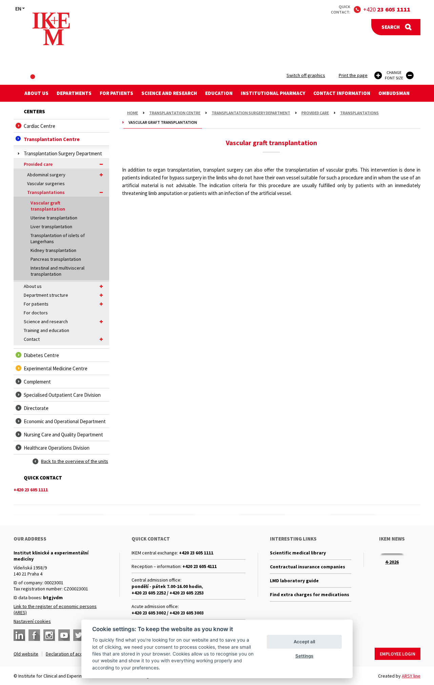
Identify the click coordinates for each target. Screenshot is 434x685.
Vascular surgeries (46, 183)
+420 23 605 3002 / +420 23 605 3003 (168, 613)
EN (18, 8)
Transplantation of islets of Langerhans (58, 238)
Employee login (397, 654)
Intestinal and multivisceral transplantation (57, 271)
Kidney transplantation (53, 250)
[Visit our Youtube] (64, 635)
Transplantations (46, 192)
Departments (74, 93)
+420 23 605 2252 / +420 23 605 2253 (168, 593)
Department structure (46, 295)
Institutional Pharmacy (273, 93)
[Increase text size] (378, 75)
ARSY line (411, 676)
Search (390, 27)
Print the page (353, 75)
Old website (26, 654)
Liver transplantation (51, 226)
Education (219, 93)
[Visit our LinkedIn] (19, 635)
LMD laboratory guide (294, 581)
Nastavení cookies (32, 621)
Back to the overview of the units (74, 461)
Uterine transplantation (54, 218)
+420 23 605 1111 (196, 553)
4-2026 (392, 562)
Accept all (304, 641)
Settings (304, 656)
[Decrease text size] (410, 75)
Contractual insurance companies (307, 567)
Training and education (46, 330)
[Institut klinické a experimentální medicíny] (51, 29)
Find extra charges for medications (309, 594)
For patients (116, 93)
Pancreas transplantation (56, 259)
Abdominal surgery (46, 175)
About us (36, 93)
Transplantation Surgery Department (251, 112)
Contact (32, 339)
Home (132, 112)
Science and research (169, 93)
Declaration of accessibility (73, 654)
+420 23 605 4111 (199, 566)
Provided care (38, 164)
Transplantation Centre (174, 112)
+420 (386, 9)
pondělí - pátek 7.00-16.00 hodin (167, 586)
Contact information (341, 93)
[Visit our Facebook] (34, 635)
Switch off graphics (306, 75)
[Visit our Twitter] (79, 635)
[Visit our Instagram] (49, 635)
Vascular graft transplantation (48, 206)
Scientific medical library (298, 553)
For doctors (36, 313)
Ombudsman (394, 93)
